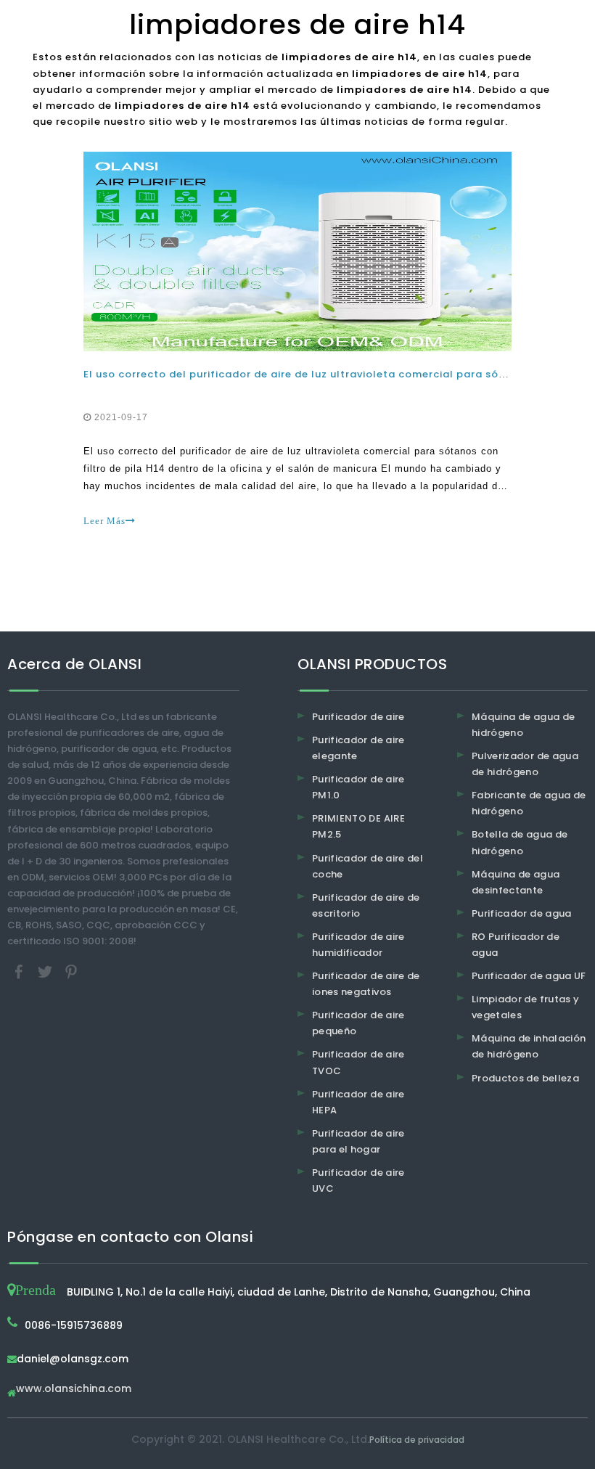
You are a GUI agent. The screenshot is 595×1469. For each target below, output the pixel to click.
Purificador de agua (522, 913)
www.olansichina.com (73, 1389)
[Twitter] (46, 971)
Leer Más (104, 520)
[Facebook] (20, 971)
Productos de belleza (525, 1078)
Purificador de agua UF (529, 976)
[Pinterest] (71, 971)
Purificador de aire (358, 717)
